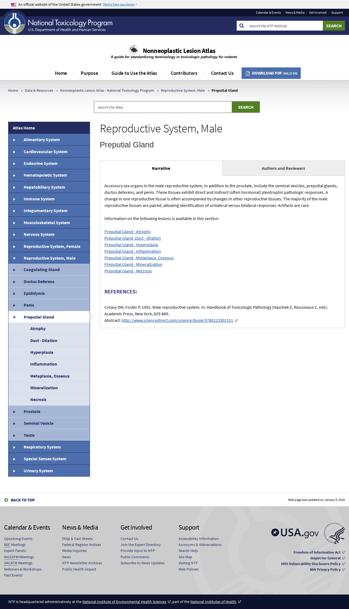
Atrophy (38, 328)
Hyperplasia (41, 352)
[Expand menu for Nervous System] (13, 234)
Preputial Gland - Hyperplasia (131, 244)
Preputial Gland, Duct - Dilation (132, 238)
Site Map (185, 556)
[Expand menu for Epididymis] (13, 293)
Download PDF (274, 73)
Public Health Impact (79, 569)
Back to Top (23, 500)
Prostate (32, 411)
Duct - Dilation (43, 340)
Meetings (15, 544)
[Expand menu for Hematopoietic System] (13, 175)
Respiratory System (42, 447)
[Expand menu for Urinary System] (13, 470)
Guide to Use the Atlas (134, 73)
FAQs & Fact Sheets (77, 538)
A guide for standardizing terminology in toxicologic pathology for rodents (174, 57)
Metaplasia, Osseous (50, 376)
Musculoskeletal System (47, 222)
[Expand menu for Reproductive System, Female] (13, 246)
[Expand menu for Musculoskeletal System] (13, 222)
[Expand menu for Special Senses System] (13, 458)
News (66, 556)
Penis (29, 305)
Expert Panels (15, 550)
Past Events (13, 575)
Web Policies (189, 569)
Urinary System (38, 470)
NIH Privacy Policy (325, 569)
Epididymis (34, 293)
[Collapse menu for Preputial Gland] (13, 317)
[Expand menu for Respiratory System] (13, 447)
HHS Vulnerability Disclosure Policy (311, 563)
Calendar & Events (268, 12)
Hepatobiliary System (44, 187)
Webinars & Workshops (22, 569)
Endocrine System (41, 163)
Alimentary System (42, 139)
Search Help (188, 550)
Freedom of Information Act (317, 552)
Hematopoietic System (45, 175)
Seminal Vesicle (38, 423)
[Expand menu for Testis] (13, 435)
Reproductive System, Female (52, 246)
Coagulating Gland (42, 269)
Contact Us (222, 73)
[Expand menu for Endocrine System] (13, 163)
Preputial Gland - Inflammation (132, 251)
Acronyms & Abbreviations (200, 544)
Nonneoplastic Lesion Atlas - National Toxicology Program (107, 90)
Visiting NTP (188, 562)
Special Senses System (45, 458)
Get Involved (318, 12)
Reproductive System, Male (183, 90)
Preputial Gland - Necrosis (128, 271)
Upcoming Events (18, 538)
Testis (29, 435)
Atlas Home (24, 127)
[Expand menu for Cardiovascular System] (13, 151)
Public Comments (135, 556)
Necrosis (38, 399)
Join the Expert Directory (141, 544)
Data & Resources (39, 90)
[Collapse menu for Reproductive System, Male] (13, 258)
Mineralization (44, 387)
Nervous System (39, 234)
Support (337, 12)
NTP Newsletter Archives (82, 562)
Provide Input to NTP (138, 550)
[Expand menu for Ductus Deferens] (13, 281)
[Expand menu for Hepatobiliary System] (13, 187)
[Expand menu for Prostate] (13, 411)
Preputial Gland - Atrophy (127, 231)
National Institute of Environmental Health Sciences (124, 601)
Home (61, 73)
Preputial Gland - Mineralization (133, 264)
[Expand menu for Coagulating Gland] (13, 269)
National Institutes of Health (213, 601)
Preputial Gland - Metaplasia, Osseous (139, 257)
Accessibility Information (199, 538)
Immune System (39, 198)
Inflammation (43, 364)
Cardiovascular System (46, 151)
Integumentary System (46, 210)
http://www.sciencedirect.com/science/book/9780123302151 (177, 320)
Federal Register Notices (81, 544)
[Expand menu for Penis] (13, 305)
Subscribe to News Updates (143, 562)
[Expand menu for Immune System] (13, 198)
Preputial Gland (39, 317)
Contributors (184, 73)
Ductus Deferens (39, 281)
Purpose (89, 73)
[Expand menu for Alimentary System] (13, 139)
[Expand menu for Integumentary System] (13, 210)
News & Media (295, 12)
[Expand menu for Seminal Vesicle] (13, 423)
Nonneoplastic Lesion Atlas (179, 50)
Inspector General (326, 557)
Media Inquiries (74, 550)
